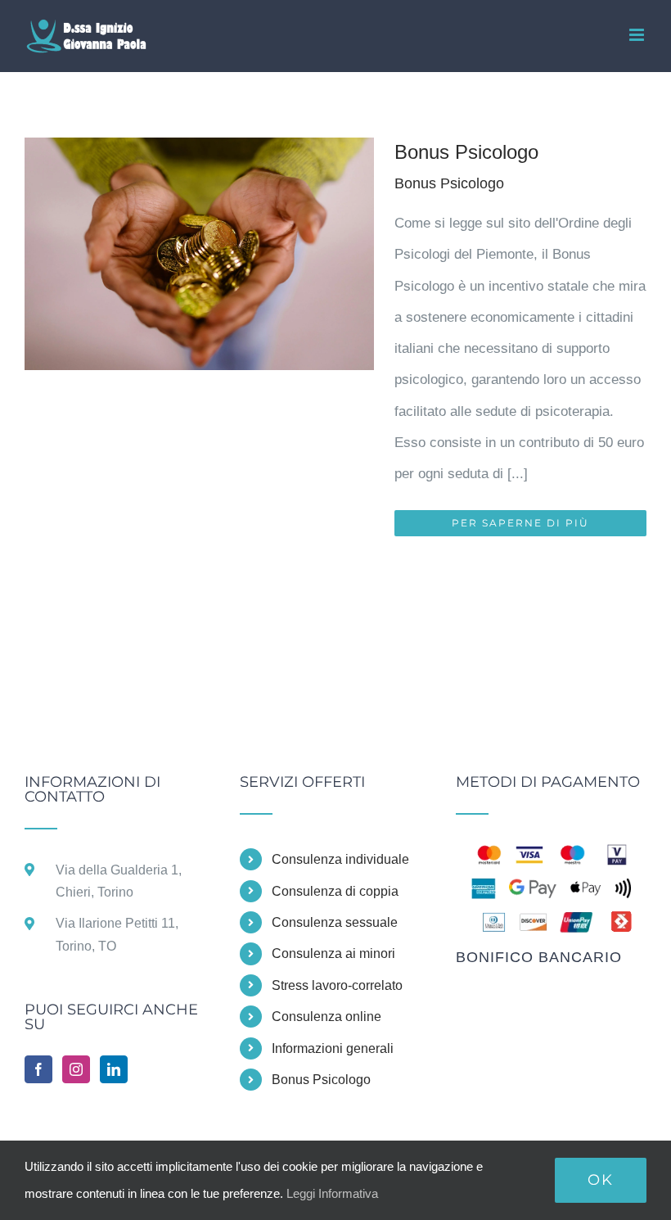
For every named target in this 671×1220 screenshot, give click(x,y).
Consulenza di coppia (335, 891)
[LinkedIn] (114, 1069)
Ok (601, 1180)
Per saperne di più (520, 523)
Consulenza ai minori (333, 953)
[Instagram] (76, 1069)
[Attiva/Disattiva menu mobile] (637, 34)
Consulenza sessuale (335, 922)
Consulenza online (326, 1016)
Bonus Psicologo (466, 152)
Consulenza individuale (340, 859)
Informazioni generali (333, 1048)
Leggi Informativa (332, 1193)
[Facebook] (38, 1069)
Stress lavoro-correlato (337, 985)
